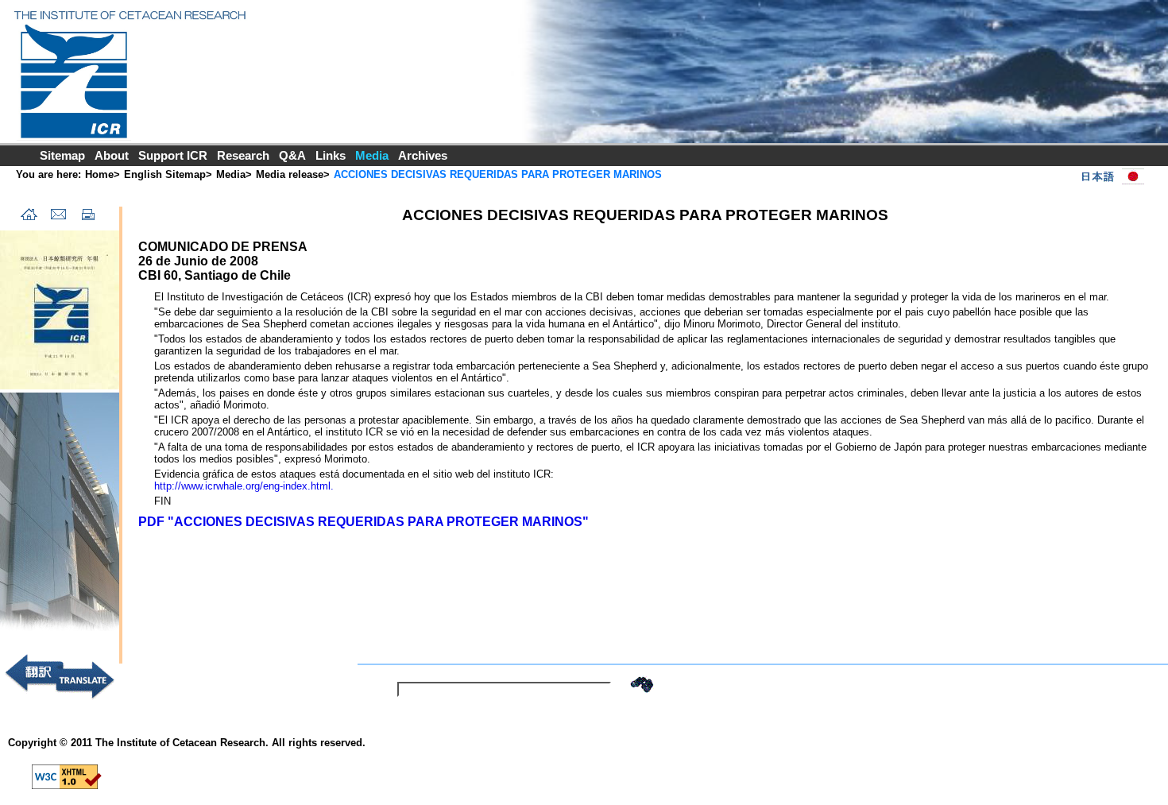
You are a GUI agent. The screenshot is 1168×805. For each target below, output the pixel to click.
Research (243, 155)
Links (330, 155)
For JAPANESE (1109, 176)
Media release (289, 174)
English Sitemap (165, 174)
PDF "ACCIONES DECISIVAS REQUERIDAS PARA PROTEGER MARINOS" (363, 521)
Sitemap (62, 155)
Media (231, 174)
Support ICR (172, 155)
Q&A (292, 155)
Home (99, 174)
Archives (422, 155)
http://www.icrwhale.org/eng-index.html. (244, 486)
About (112, 155)
